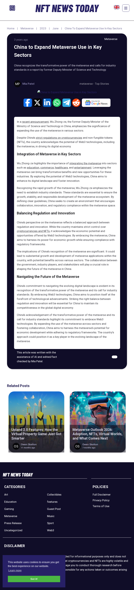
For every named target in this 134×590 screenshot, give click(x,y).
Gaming (9, 509)
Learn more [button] (15, 570)
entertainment (83, 167)
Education (10, 501)
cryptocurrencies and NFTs (33, 231)
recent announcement (35, 121)
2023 (43, 28)
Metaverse (27, 28)
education (33, 167)
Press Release (13, 523)
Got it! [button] (34, 579)
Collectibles (54, 494)
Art (6, 494)
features (52, 501)
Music (50, 516)
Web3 (50, 530)
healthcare (61, 167)
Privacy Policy (101, 500)
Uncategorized (13, 530)
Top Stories (102, 83)
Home (10, 28)
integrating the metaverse (85, 163)
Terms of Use (101, 506)
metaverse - (87, 83)
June (55, 28)
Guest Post (54, 509)
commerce (47, 167)
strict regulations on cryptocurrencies (59, 137)
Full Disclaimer (102, 494)
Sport (50, 523)
